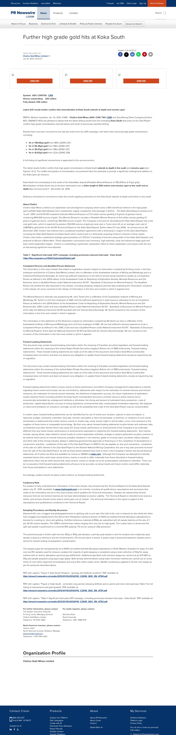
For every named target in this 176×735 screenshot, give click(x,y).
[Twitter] (17, 729)
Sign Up (142, 3)
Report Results (56, 728)
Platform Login (136, 720)
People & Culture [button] (113, 23)
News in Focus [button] (18, 23)
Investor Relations (30, 3)
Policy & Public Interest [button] (91, 23)
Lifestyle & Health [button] (67, 23)
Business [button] (33, 23)
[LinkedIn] (11, 729)
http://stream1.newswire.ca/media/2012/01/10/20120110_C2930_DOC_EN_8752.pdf (65, 601)
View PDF (34, 80)
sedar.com (96, 454)
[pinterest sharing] (144, 54)
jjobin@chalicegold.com (33, 633)
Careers (93, 723)
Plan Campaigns (56, 720)
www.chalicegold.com (66, 489)
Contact (73, 13)
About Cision (95, 720)
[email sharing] (150, 54)
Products (58, 13)
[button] (35, 75)
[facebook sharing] (120, 54)
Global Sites (95, 727)
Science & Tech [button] (48, 23)
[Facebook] (14, 729)
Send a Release (157, 3)
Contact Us (15, 726)
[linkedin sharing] (132, 54)
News (43, 13)
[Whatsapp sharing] (138, 54)
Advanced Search (133, 23)
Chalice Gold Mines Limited (38, 661)
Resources (15, 3)
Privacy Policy (136, 723)
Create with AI (56, 723)
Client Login (132, 3)
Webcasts (57, 3)
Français (110, 3)
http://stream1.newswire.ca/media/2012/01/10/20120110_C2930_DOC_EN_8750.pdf (65, 576)
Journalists (45, 3)
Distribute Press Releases (61, 726)
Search (158, 12)
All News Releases (138, 717)
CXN (50, 95)
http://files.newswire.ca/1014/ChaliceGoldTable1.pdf (49, 258)
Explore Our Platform (59, 717)
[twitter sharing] (126, 55)
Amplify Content (56, 731)
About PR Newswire (98, 717)
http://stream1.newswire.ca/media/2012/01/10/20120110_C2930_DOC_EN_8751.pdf (65, 590)
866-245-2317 (18, 717)
